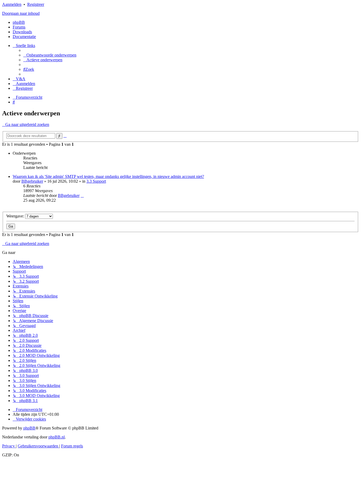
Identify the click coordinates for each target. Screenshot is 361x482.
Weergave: (15, 216)
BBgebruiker (32, 181)
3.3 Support (96, 181)
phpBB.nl (56, 437)
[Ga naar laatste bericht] (82, 195)
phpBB (19, 22)
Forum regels (72, 446)
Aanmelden (11, 4)
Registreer (35, 4)
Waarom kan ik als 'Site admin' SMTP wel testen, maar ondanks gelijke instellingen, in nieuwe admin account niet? (108, 176)
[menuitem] (49, 55)
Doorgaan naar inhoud (21, 13)
